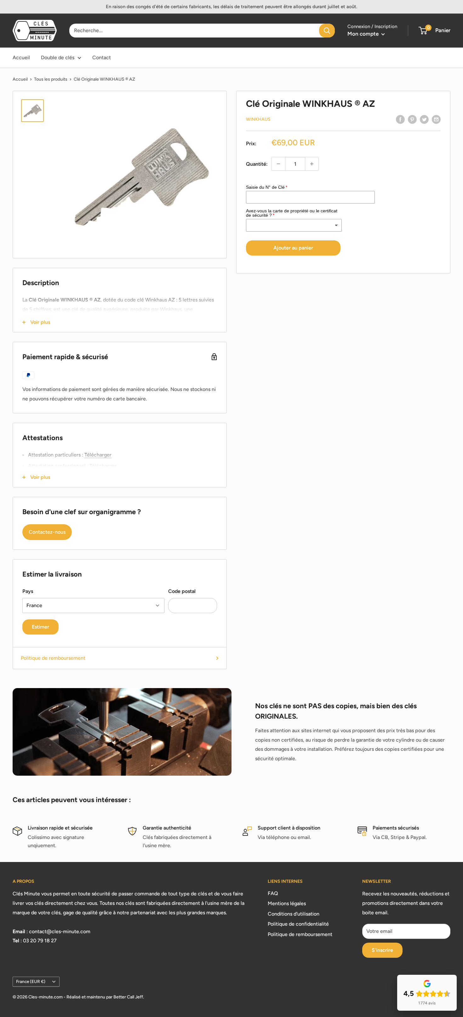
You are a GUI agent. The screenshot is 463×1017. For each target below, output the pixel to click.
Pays (27, 591)
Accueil (21, 57)
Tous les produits (50, 79)
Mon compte (363, 34)
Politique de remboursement (53, 658)
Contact (101, 57)
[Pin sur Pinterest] (412, 119)
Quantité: (257, 164)
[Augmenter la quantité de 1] (311, 163)
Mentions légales (287, 903)
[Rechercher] (327, 30)
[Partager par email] (436, 119)
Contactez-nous (47, 532)
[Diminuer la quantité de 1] (278, 163)
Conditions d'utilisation (293, 914)
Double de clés (57, 57)
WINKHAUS (258, 119)
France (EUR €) (30, 981)
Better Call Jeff (128, 997)
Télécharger (97, 455)
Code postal (182, 591)
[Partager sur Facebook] (400, 119)
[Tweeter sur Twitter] (424, 119)
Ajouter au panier (293, 248)
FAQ (273, 893)
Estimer (40, 627)
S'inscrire (382, 950)
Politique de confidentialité (298, 924)
